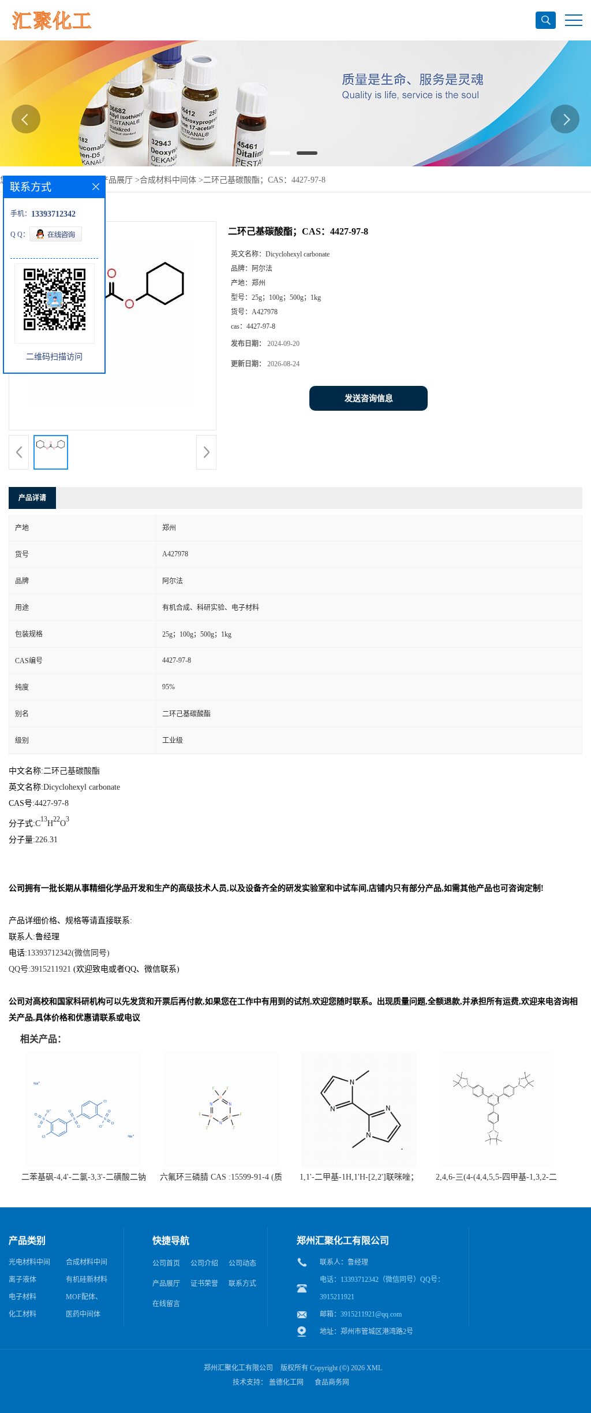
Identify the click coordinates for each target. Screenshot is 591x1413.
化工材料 (22, 1314)
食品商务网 (332, 1382)
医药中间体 (83, 1314)
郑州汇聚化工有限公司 (238, 1368)
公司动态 (242, 1263)
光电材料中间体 (29, 1264)
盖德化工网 (286, 1382)
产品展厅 (116, 180)
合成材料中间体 (168, 180)
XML (374, 1368)
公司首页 (166, 1263)
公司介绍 (204, 1263)
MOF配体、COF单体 (84, 1299)
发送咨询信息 (369, 398)
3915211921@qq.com (371, 1314)
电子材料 (22, 1297)
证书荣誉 (204, 1284)
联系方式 (242, 1284)
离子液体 (22, 1280)
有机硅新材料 (86, 1280)
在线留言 (166, 1304)
